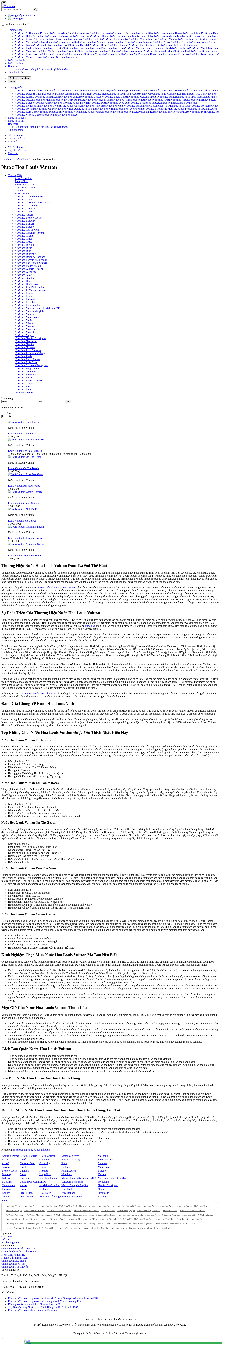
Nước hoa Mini (16, 63)
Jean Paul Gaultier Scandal (96, 1228)
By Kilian (7, 1181)
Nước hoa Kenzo (115, 48)
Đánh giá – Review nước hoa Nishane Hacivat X (34, 1304)
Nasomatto (103, 1192)
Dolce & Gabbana (29, 1181)
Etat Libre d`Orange (50, 1196)
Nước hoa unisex (68, 57)
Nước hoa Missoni (24, 42)
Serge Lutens (26, 1192)
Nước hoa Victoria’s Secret (29, 57)
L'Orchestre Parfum (25, 187)
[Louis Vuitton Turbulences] (23, 422)
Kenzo (23, 1185)
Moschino (66, 1174)
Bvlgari (6, 1178)
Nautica (102, 1189)
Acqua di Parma (10, 1155)
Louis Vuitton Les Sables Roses (25, 450)
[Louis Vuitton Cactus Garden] (25, 491)
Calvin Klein (8, 1185)
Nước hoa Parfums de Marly (159, 51)
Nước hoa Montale (44, 42)
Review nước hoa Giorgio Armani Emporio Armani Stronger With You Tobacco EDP (53, 1298)
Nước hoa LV (126, 1219)
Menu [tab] (12, 81)
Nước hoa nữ (182, 1219)
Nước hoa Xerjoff (112, 54)
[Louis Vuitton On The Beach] (25, 456)
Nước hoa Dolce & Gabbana (30, 36)
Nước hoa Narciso (49, 1206)
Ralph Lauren (68, 1170)
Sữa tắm (44, 69)
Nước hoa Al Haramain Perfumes (32, 33)
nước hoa (90, 625)
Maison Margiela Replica (74, 1185)
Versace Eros (76, 1228)
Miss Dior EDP (177, 1223)
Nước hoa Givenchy (52, 48)
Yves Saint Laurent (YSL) (112, 1178)
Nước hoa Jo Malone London (169, 36)
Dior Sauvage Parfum (93, 1223)
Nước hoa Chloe (90, 1219)
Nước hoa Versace (93, 54)
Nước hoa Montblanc (201, 48)
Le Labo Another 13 (15, 1228)
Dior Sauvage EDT (53, 1223)
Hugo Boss (45, 1174)
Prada (64, 1163)
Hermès (43, 1170)
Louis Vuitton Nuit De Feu (22, 520)
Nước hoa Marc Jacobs (190, 39)
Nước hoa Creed (60, 45)
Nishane (43, 1189)
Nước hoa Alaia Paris (61, 33)
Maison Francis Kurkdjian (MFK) (79, 1178)
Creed (23, 1167)
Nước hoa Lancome (39, 1219)
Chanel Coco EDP (34, 1228)
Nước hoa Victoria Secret (17, 1219)
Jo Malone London (49, 1185)
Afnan (5, 1159)
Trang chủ (6, 159)
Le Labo (65, 1167)
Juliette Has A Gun (195, 36)
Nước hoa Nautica (87, 51)
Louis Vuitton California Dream (25, 538)
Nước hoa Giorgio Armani (59, 36)
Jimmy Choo (147, 36)
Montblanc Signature (142, 1223)
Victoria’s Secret (70, 1155)
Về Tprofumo (15, 135)
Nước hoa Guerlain (73, 48)
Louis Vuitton (27, 1196)
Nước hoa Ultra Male (165, 1219)
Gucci (42, 1167)
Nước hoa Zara (130, 54)
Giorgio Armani (47, 1155)
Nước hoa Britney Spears (202, 42)
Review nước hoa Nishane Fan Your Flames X (32, 1310)
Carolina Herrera (28, 1155)
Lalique (57, 39)
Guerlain (44, 1159)
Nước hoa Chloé (42, 45)
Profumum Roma (147, 54)
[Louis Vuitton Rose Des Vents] (25, 474)
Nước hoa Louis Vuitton (116, 39)
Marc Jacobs (104, 1167)
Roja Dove (45, 1192)
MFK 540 (64, 1228)
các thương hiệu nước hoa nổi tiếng (31, 1149)
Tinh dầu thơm (15, 72)
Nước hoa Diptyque (118, 45)
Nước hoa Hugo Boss (94, 48)
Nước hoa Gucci (82, 36)
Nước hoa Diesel (99, 45)
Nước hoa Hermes (119, 1228)
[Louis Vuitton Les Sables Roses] (26, 439)
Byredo (102, 1170)
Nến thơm (62, 69)
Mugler (6, 1196)
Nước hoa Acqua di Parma (99, 42)
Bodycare (13, 66)
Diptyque (24, 1178)
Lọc (67, 401)
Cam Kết (13, 141)
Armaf (5, 1163)
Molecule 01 (74, 1219)
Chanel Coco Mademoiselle (118, 1223)
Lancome (7, 1189)
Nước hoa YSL (51, 57)
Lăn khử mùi (21, 69)
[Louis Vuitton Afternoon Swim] (26, 544)
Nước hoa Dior (210, 33)
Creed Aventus (161, 1223)
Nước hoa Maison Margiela (143, 39)
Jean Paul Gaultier (49, 1178)
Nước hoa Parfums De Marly (130, 1215)
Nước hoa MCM (181, 48)
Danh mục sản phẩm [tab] (19, 78)
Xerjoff (6, 1192)
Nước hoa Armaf (162, 42)
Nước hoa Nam (197, 1219)
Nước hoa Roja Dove (26, 54)
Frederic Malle (105, 1159)
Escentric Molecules (72, 1196)
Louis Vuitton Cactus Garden (23, 503)
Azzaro (6, 1167)
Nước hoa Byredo (24, 45)
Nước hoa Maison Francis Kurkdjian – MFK (148, 48)
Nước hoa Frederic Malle (28, 48)
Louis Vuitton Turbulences (22, 433)
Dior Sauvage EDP (34, 1223)
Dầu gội (53, 69)
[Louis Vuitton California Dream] (26, 526)
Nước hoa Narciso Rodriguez (69, 42)
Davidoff (24, 1170)
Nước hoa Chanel (192, 33)
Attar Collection (81, 33)
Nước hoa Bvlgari (119, 33)
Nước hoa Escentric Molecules (145, 45)
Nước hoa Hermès (100, 36)
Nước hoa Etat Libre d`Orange (177, 45)
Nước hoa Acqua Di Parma (128, 1206)
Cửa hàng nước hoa (14, 1223)
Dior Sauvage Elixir (73, 1223)
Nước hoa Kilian (23, 39)
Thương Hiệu (15, 29)
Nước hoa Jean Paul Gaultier (125, 36)
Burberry (6, 1174)
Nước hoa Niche (17, 60)
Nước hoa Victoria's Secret (29, 380)
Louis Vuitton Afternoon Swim (24, 555)
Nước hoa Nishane (107, 51)
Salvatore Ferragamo (72, 1181)
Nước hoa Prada (182, 51)
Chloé (23, 1159)
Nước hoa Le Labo (93, 39)
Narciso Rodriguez (108, 1185)
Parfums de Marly (70, 1159)
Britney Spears (9, 1170)
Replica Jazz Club (162, 1228)
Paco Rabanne (69, 1192)
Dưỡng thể (34, 69)
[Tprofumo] (8, 6)
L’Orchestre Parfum (42, 39)
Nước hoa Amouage (142, 42)
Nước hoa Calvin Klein (141, 33)
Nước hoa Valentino (73, 54)
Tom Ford (66, 1189)
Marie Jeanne (209, 39)
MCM (42, 1181)
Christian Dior (27, 1163)
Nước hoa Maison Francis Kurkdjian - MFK (38, 308)
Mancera (102, 1163)
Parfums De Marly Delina (140, 1228)
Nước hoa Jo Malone (15, 1215)
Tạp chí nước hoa (17, 138)
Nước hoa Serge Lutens (50, 54)
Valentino (103, 1155)
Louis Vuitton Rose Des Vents (24, 485)
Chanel (23, 1189)
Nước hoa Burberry (100, 33)
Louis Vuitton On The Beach (23, 468)
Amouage (103, 1196)
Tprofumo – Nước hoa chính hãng (38, 693)
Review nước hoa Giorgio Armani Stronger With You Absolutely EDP (45, 1301)
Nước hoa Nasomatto (66, 51)
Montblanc (103, 1181)
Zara (4, 1200)
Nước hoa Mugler (45, 51)
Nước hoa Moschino (25, 51)
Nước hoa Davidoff (79, 45)
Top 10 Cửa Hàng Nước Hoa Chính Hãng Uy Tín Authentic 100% (43, 1307)
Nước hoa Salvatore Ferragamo (173, 54)
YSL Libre (190, 1223)
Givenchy (44, 1163)
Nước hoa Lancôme (72, 39)
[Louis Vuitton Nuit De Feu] (23, 509)
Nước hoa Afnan (122, 42)
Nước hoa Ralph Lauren (204, 51)
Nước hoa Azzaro (180, 42)
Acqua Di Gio (51, 1228)
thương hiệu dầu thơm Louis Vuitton (57, 587)
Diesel (23, 1174)
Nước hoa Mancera (168, 39)
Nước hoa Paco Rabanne (130, 51)
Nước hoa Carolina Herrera (168, 33)
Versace (102, 1174)
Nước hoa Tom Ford (200, 54)
